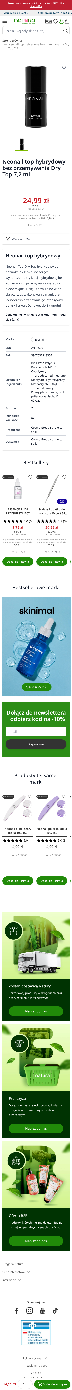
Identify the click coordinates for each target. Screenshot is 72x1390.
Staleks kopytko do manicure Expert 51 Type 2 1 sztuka (51, 511)
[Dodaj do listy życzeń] (30, 477)
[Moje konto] (61, 21)
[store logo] (24, 21)
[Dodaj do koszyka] (17, 561)
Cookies (36, 1373)
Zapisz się (36, 744)
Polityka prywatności (36, 1358)
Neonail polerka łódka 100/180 (52, 831)
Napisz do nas (36, 1011)
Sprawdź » (36, 6)
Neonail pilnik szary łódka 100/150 (17, 831)
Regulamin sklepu (36, 1365)
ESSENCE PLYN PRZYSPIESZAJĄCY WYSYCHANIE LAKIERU (18, 511)
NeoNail (39, 339)
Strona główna (12, 40)
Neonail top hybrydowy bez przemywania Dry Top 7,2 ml (38, 46)
